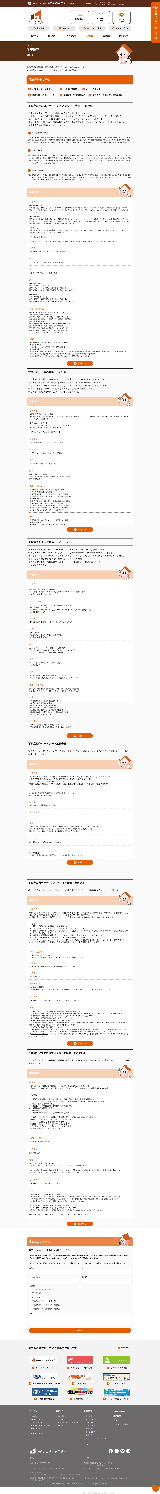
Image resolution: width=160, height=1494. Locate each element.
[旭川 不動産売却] (111, 1451)
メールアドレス (35, 1277)
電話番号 (84, 1277)
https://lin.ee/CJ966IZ (39, 1034)
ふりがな (84, 1268)
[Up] (155, 1488)
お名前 (32, 1268)
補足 (31, 1314)
